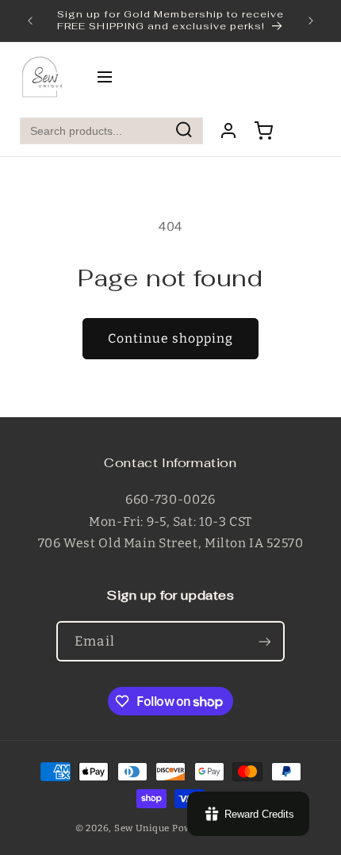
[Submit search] (184, 131)
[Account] (228, 130)
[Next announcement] (310, 20)
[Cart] (263, 130)
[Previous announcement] (30, 20)
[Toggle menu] (105, 78)
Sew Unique (142, 828)
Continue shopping (171, 338)
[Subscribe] (264, 641)
